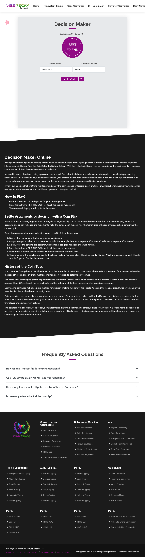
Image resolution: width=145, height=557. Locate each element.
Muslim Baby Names (85, 455)
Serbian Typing (49, 500)
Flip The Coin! (69, 79)
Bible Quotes (15, 522)
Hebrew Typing (83, 495)
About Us (10, 552)
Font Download (118, 433)
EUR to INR (81, 516)
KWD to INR (82, 527)
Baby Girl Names (84, 433)
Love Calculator (118, 473)
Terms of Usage (63, 552)
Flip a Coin (115, 490)
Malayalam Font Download (123, 438)
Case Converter (75, 6)
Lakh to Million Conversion (55, 457)
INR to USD (48, 452)
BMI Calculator (96, 6)
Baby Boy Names (84, 428)
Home (36, 6)
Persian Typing (83, 490)
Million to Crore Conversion (123, 522)
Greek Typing (49, 495)
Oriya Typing (48, 490)
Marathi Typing (49, 473)
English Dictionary (119, 428)
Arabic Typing (83, 473)
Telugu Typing (15, 500)
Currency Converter (118, 6)
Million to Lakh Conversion (123, 516)
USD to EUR (14, 533)
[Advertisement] (72, 101)
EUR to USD (14, 527)
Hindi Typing (14, 490)
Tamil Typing (14, 484)
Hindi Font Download (120, 455)
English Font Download (121, 444)
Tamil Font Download (120, 449)
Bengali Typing (49, 479)
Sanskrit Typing (50, 484)
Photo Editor (116, 500)
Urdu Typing (82, 479)
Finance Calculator (51, 447)
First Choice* (55, 63)
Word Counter (117, 484)
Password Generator (120, 479)
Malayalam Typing (53, 6)
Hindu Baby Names (85, 444)
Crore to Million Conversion (123, 527)
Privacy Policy (33, 552)
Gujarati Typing (83, 484)
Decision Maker (118, 495)
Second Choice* (89, 63)
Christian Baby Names (87, 449)
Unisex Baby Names (85, 438)
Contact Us (20, 552)
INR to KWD (48, 522)
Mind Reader (14, 516)
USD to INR (48, 527)
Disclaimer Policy (47, 552)
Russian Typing (83, 500)
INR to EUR (81, 522)
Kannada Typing (16, 495)
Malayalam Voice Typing (19, 473)
